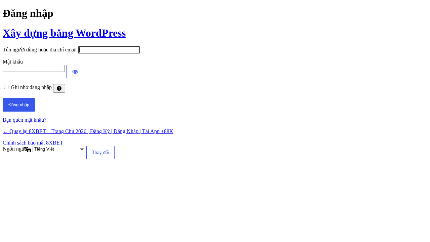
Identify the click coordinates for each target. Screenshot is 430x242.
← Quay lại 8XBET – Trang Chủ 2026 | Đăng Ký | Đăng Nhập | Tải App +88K (88, 131)
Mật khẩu (13, 62)
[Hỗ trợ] (59, 88)
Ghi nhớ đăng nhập (31, 87)
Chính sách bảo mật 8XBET (33, 143)
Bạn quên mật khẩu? (24, 120)
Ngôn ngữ (14, 149)
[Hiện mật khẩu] (75, 71)
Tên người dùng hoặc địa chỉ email (40, 49)
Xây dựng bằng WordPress (64, 33)
